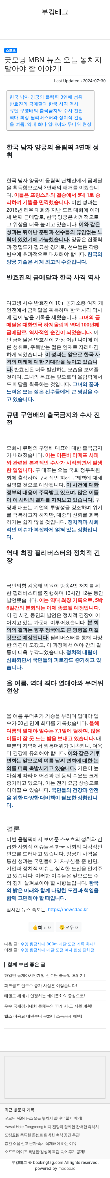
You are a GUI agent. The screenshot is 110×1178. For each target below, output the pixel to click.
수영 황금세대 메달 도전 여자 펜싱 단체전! (58, 949)
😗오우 (68, 927)
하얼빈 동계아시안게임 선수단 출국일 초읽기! (44, 975)
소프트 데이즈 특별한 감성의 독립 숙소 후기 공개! (45, 1151)
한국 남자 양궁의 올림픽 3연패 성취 (46, 97)
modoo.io (66, 1168)
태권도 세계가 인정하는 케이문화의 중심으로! (44, 995)
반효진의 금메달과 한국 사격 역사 (44, 104)
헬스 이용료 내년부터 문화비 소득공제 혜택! (43, 1016)
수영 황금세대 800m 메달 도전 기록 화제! (58, 943)
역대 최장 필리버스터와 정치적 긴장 (46, 117)
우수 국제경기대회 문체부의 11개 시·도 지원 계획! (48, 1005)
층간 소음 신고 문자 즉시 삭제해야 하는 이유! (41, 1143)
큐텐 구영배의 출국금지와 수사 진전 (46, 110)
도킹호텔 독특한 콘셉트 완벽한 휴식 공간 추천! (42, 1134)
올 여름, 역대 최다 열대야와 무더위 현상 (50, 124)
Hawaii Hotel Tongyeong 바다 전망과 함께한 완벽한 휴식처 (52, 1126)
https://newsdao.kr (68, 909)
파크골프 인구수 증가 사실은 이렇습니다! (40, 985)
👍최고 (41, 927)
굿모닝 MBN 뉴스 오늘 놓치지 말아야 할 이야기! (43, 1118)
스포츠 (11, 50)
